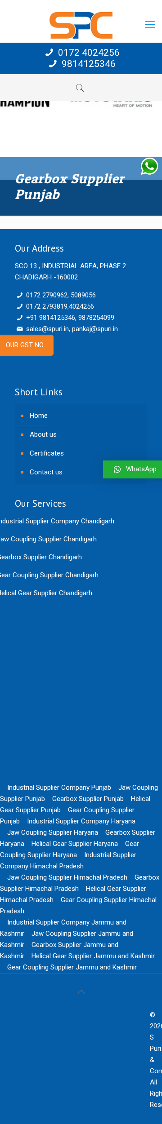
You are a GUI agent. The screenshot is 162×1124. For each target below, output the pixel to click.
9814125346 (87, 63)
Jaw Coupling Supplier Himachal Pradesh (67, 877)
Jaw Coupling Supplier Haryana (52, 832)
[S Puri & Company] (81, 24)
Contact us (46, 472)
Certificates (47, 453)
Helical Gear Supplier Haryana (75, 844)
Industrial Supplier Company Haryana (81, 821)
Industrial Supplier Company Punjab (59, 787)
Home (39, 416)
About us (43, 434)
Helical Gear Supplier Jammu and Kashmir (93, 956)
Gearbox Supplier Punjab (88, 799)
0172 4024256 (87, 52)
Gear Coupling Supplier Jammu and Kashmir (72, 967)
